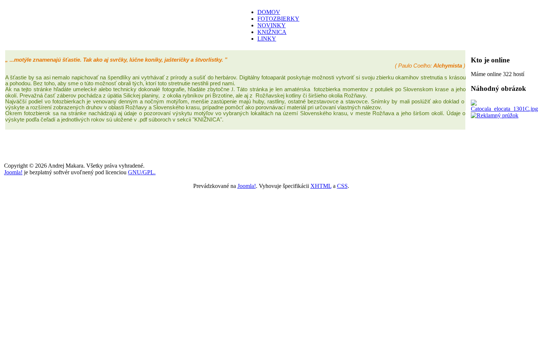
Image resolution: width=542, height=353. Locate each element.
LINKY (266, 38)
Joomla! (13, 172)
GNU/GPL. (142, 172)
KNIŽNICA (271, 32)
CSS (342, 186)
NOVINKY (271, 25)
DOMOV (268, 12)
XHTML (320, 186)
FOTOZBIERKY (278, 19)
